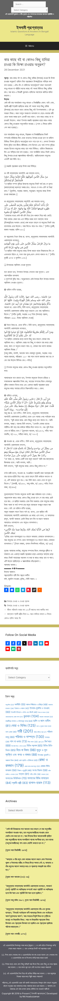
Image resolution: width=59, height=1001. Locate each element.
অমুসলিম (9, 705)
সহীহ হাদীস (35, 774)
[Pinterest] (19, 649)
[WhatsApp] (17, 590)
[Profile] (7, 643)
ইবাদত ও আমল (22, 708)
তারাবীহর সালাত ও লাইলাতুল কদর (19, 721)
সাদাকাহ (45, 774)
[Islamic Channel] (46, 643)
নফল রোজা (11, 732)
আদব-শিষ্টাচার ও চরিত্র (37, 704)
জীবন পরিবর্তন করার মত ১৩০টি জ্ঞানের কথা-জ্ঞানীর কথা (27, 609)
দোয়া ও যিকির (23, 725)
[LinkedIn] (35, 643)
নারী (25, 731)
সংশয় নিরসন (39, 770)
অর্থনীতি (20, 704)
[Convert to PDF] (28, 590)
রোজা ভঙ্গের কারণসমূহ (32, 766)
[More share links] (39, 590)
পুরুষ (41, 742)
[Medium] (13, 649)
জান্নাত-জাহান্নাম (46, 717)
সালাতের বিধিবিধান (16, 778)
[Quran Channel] (7, 649)
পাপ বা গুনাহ (18, 741)
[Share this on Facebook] (6, 590)
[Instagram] (30, 643)
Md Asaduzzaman (31, 996)
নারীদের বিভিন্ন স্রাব (40, 732)
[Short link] (34, 590)
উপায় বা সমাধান (43, 712)
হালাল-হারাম (40, 783)
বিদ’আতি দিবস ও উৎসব (18, 746)
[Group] (19, 643)
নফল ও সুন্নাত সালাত (43, 726)
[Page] (13, 643)
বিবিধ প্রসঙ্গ (35, 745)
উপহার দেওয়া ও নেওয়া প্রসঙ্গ (18, 601)
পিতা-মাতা (33, 742)
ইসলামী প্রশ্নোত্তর (29, 27)
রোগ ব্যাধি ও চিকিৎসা (28, 760)
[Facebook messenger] (12, 590)
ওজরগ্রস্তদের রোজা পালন (14, 717)
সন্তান (24, 774)
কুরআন (31, 716)
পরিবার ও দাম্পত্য (29, 737)
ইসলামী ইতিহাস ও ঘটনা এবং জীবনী (24, 712)
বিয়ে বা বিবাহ (26, 750)
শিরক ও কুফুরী (24, 770)
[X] (24, 643)
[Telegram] (23, 590)
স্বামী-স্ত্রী (20, 783)
